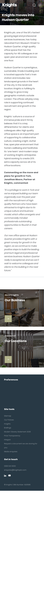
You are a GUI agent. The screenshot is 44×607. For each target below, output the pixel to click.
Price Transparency (12, 436)
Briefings (7, 428)
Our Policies (9, 420)
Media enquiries (10, 451)
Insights (7, 424)
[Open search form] (34, 5)
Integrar (7, 439)
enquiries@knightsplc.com (15, 470)
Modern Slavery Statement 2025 (17, 432)
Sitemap (7, 416)
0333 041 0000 (10, 466)
